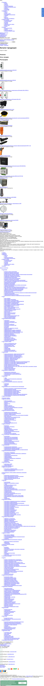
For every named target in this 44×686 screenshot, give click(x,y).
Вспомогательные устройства (10, 433)
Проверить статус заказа (9, 24)
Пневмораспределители (9, 589)
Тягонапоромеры (7, 432)
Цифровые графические (9, 520)
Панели (5, 385)
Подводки (6, 347)
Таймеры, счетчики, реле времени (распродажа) (13, 288)
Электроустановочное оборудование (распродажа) (14, 286)
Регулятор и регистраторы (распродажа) (12, 278)
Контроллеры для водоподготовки (11, 439)
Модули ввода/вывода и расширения (11, 441)
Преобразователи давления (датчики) (11, 448)
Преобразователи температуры (10, 446)
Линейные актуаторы (8, 615)
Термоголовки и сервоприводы (10, 572)
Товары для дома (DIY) (6, 466)
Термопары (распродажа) (9, 293)
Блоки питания (7, 482)
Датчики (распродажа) (8, 291)
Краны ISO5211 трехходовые (10, 299)
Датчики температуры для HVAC (10, 364)
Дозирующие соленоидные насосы (11, 475)
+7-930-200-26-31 (11, 661)
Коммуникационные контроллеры (11, 438)
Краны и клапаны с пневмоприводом (11, 591)
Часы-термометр (7, 633)
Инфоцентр (4, 254)
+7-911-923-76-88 (12, 651)
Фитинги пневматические (9, 406)
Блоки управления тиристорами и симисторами (13, 495)
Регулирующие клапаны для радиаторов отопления (14, 563)
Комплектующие (7, 421)
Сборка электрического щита (10, 7)
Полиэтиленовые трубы (9, 345)
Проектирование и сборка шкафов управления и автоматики (14, 472)
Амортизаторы (7, 613)
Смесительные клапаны (9, 567)
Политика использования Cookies (6, 684)
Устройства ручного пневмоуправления (12, 590)
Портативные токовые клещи (10, 513)
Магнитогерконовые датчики (10, 627)
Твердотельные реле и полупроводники (12, 417)
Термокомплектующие (8, 367)
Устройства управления (9, 612)
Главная (1, 45)
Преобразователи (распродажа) (10, 277)
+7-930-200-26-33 (11, 656)
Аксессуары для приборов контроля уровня (13, 585)
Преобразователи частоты (9, 492)
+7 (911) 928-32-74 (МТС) (5, 645)
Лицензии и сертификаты (9, 18)
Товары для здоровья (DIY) (9, 470)
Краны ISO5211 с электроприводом (11, 300)
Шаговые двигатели (8, 609)
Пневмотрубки (7, 348)
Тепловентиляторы (8, 380)
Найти (13, 41)
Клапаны (4, 557)
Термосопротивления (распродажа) (11, 294)
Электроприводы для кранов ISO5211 (11, 302)
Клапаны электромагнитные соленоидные (12, 559)
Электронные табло (6, 630)
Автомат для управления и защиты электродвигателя (15, 489)
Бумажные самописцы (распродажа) (11, 279)
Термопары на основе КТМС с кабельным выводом (14, 363)
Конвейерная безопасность (9, 628)
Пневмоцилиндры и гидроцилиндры (11, 592)
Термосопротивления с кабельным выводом (13, 354)
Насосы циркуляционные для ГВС (11, 477)
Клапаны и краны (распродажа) (10, 271)
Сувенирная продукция (6, 555)
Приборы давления (6, 423)
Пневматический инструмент (10, 601)
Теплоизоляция (7, 349)
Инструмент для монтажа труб (10, 351)
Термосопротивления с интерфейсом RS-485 (13, 356)
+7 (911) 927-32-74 (29, 676)
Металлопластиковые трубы (10, 344)
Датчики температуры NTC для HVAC (11, 365)
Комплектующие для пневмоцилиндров (12, 593)
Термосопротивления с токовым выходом (12, 355)
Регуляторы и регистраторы (7, 516)
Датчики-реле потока (8, 618)
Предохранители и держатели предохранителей (13, 496)
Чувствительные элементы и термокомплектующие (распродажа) (17, 295)
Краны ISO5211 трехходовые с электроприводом (14, 301)
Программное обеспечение (9, 14)
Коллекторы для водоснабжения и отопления (13, 407)
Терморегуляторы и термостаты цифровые (13, 524)
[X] (5, 671)
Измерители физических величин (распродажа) (13, 289)
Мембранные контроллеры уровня (11, 581)
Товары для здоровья (6, 396)
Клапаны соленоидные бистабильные (11, 565)
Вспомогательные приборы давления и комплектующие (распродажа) (18, 274)
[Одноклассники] (2, 671)
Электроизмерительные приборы (8, 318)
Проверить (14, 38)
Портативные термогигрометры (10, 502)
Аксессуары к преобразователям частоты (12, 493)
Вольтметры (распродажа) (9, 284)
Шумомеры (6, 461)
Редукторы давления (8, 408)
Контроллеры (7, 436)
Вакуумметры (7, 427)
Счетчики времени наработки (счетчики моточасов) (14, 536)
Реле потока (4, 616)
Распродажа (6, 9)
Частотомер (6, 326)
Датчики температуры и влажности (11, 528)
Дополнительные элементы (9, 602)
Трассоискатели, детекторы (9, 338)
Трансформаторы (7, 490)
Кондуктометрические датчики (10, 578)
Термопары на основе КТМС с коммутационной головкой (15, 362)
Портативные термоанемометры (10, 504)
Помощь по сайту (5, 259)
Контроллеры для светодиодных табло (12, 638)
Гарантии (6, 23)
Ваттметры (6, 327)
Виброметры (6, 542)
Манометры (6, 425)
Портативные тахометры (9, 515)
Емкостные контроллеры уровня (10, 580)
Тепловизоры (7, 459)
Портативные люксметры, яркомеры (11, 507)
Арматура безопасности (9, 409)
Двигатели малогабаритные (9, 611)
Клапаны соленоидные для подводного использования (15, 566)
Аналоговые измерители (9, 340)
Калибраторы (7, 498)
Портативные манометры (9, 426)
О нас (5, 16)
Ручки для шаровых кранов (9, 317)
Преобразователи (5, 444)
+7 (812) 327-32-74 (3, 34)
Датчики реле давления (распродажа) (11, 275)
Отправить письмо (10, 39)
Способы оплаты (7, 21)
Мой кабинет (2, 33)
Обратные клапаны (8, 400)
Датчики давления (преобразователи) (11, 431)
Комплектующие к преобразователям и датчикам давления (16, 449)
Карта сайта (2, 667)
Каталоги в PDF (7, 13)
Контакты (4, 266)
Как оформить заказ (8, 20)
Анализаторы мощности (9, 333)
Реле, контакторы (7, 416)
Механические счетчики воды (10, 372)
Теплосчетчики (7, 375)
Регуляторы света (7, 529)
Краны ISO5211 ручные (9, 306)
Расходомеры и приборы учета (8, 370)
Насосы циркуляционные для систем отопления (14, 476)
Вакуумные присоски (8, 605)
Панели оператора (8, 440)
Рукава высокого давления (9, 350)
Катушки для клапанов (8, 568)
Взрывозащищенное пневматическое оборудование (14, 395)
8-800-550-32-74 (3, 35)
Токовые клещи (7, 336)
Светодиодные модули (8, 637)
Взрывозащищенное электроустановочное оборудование (15, 394)
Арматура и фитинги (6, 398)
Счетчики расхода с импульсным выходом (12, 374)
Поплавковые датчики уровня (10, 579)
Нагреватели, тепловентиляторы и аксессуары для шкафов (16, 415)
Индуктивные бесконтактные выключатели (12, 623)
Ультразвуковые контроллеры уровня (11, 582)
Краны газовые (7, 314)
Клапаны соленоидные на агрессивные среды (13, 562)
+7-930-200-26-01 (10, 654)
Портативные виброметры (9, 511)
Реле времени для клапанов (10, 570)
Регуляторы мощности (8, 494)
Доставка (6, 22)
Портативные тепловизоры (9, 506)
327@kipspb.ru (3, 36)
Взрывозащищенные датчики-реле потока (12, 390)
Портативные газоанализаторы (10, 509)
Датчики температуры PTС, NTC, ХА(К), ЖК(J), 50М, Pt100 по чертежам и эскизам (20, 366)
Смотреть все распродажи (5, 231)
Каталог (5, 3)
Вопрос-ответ (7, 25)
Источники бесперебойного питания (11, 483)
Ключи (5, 552)
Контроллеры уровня (8, 576)
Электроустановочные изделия (8, 410)
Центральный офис (8, 28)
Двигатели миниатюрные (9, 487)
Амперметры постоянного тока (10, 322)
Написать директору (4, 267)
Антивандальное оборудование (10, 412)
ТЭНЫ (5, 484)
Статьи (5, 12)
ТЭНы (5, 377)
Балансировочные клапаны (9, 401)
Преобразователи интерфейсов (10, 443)
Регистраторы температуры (9, 522)
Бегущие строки (7, 635)
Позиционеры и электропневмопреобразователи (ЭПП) (15, 594)
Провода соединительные (9, 369)
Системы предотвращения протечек (11, 569)
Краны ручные (7, 311)
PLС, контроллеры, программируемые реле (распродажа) (15, 281)
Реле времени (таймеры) (9, 534)
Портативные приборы (6, 499)
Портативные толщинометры (10, 510)
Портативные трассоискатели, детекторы (12, 514)
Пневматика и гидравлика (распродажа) (12, 276)
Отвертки (6, 551)
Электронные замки (6, 462)
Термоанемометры (8, 457)
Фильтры (6, 402)
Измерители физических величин (8, 450)
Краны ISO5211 (7, 298)
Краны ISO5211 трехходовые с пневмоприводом (14, 304)
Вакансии (6, 17)
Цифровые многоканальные (10, 519)
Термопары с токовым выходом (10, 359)
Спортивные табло (8, 632)
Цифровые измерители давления (11, 429)
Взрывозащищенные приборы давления (12, 392)
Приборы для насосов (8, 479)
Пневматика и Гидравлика (7, 586)
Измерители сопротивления (9, 334)
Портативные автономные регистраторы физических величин (16, 505)
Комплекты (6, 384)
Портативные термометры (9, 452)
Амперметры (6, 320)
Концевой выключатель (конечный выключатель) (14, 621)
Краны (3, 296)
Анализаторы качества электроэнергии (12, 332)
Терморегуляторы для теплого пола (11, 523)
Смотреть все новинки (4, 119)
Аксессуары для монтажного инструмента (12, 554)
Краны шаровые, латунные (9, 313)
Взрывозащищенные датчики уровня (11, 391)
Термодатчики (5, 352)
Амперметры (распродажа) (9, 283)
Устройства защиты (8, 491)
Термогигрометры (7, 456)
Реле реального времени (9, 535)
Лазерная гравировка (8, 6)
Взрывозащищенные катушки (10, 389)
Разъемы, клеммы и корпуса (10, 414)
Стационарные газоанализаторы (10, 455)
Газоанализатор (7, 454)
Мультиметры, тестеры (8, 337)
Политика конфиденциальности (18, 678)
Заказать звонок (3, 39)
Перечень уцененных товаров (8, 544)
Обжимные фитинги (8, 405)
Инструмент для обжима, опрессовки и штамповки (14, 549)
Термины (6, 15)
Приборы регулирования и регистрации (12, 603)
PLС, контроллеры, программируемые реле (11, 434)
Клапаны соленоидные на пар (10, 561)
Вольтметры (6, 323)
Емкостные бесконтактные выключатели (12, 622)
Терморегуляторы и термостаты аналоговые (13, 525)
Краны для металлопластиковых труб (11, 315)
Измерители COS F (8, 329)
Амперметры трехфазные (9, 321)
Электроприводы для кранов (10, 309)
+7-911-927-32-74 (9, 659)
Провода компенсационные (9, 368)
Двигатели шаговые (8, 486)
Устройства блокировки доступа (10, 422)
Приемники (6, 383)
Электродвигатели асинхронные (10, 488)
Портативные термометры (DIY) (10, 468)
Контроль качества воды (7, 629)
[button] (43, 12)
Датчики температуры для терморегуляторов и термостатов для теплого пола (19, 526)
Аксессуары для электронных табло (11, 639)
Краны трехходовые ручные (10, 312)
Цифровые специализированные (11, 521)
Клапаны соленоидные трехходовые (11, 564)
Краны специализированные (10, 316)
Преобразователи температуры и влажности (13, 447)
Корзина (4, 44)
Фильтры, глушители (8, 600)
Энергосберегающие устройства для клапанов (13, 571)
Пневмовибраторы (8, 595)
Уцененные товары (6, 397)
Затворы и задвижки (8, 310)
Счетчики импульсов (8, 537)
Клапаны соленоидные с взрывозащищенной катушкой (15, 388)
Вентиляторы (7, 420)
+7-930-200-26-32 (11, 664)
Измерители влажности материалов (11, 541)
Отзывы (5, 26)
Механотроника (5, 607)
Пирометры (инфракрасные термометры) (12, 458)
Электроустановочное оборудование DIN (12, 413)
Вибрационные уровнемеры (10, 584)
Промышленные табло (8, 636)
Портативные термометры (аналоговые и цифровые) (15, 501)
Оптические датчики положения (10, 624)
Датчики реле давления (9, 430)
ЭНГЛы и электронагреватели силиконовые (13, 378)
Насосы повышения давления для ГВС (12, 478)
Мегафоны (6, 547)
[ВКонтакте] (0, 671)
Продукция (2, 40)
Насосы (3, 473)
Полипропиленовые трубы (9, 346)
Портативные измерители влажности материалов (14, 503)
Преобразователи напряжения (10, 335)
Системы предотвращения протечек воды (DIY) (13, 469)
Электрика (4, 480)
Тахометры (6, 538)
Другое (5, 497)
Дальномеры (6, 548)
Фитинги (6, 404)
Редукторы (6, 614)
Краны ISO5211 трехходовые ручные (11, 307)
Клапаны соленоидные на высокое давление (13, 560)
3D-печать (6, 5)
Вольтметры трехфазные (9, 324)
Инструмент (4, 545)
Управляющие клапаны (9, 599)
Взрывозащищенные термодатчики (11, 393)
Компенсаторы (7, 403)
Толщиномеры (7, 543)
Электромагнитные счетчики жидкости (11, 373)
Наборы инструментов (8, 550)
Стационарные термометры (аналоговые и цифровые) (15, 453)
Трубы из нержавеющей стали (10, 343)
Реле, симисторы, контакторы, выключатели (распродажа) (15, 287)
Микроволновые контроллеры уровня (11, 583)
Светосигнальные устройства (10, 418)
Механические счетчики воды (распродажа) (13, 290)
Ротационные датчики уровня (10, 577)
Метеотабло (6, 634)
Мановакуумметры (8, 428)
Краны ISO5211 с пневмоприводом (11, 303)
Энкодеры (6, 625)
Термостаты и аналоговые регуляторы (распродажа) (14, 280)
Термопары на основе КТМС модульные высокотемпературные (17, 361)
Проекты (6, 4)
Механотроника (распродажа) (10, 282)
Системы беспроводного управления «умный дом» (12, 381)
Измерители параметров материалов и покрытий (12, 539)
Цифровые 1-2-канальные (9, 518)
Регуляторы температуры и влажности (12, 527)
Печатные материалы (8, 257)
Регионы (6, 29)
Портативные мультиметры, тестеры (11, 512)
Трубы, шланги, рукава (6, 341)
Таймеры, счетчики (6, 532)
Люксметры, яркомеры (8, 460)
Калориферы (6, 379)
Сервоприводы (7, 610)
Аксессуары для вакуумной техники (11, 606)
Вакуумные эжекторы (8, 604)
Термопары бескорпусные (9, 360)
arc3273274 (2, 665)
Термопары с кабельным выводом (11, 358)
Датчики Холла (7, 626)
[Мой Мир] (3, 671)
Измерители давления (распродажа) (11, 273)
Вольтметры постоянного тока (10, 325)
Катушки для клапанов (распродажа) (11, 272)
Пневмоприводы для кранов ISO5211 (11, 305)
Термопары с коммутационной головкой (12, 357)
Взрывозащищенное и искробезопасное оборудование (13, 386)
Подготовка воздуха (8, 588)
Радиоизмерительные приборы (10, 339)
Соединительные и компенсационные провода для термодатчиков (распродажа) (20, 292)
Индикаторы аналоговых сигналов (11, 328)
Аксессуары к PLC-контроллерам (11, 437)
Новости (6, 11)
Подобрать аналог (4, 43)
